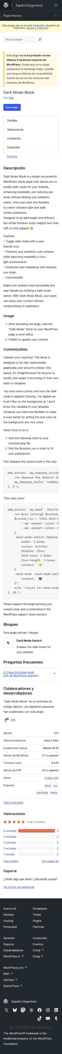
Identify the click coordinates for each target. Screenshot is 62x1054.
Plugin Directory (12, 15)
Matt (8, 973)
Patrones (38, 927)
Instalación (14, 138)
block (48, 785)
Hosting (8, 921)
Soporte (12, 156)
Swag (38, 956)
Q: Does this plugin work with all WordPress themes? (20, 674)
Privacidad (10, 927)
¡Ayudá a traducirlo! (37, 27)
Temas (37, 914)
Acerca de (9, 908)
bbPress (10, 980)
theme (54, 793)
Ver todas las (50, 861)
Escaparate (40, 908)
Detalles (12, 120)
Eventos (38, 944)
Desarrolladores (13, 950)
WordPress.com (15, 967)
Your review (10, 861)
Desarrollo (13, 147)
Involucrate (40, 938)
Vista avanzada (13, 802)
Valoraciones (15, 129)
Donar (38, 950)
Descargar (12, 107)
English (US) (52, 777)
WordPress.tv (13, 956)
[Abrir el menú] (56, 5)
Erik (11, 98)
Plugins (37, 921)
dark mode (42, 793)
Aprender (9, 938)
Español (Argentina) (24, 1001)
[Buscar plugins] (40, 39)
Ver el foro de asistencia (18, 887)
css (55, 785)
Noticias (8, 914)
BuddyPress (12, 986)
